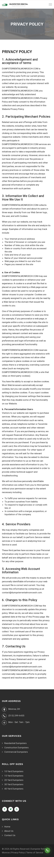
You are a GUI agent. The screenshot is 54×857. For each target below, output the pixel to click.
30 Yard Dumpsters (13, 784)
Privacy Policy (18, 852)
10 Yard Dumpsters (13, 771)
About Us (8, 831)
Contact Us (9, 835)
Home (7, 826)
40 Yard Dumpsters (13, 789)
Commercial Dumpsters (16, 752)
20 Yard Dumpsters (13, 780)
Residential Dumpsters (15, 743)
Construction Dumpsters (16, 747)
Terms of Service (34, 852)
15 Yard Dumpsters (13, 775)
